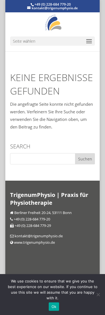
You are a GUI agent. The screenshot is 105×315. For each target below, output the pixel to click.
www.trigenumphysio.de (34, 242)
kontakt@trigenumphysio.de (38, 235)
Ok (54, 306)
